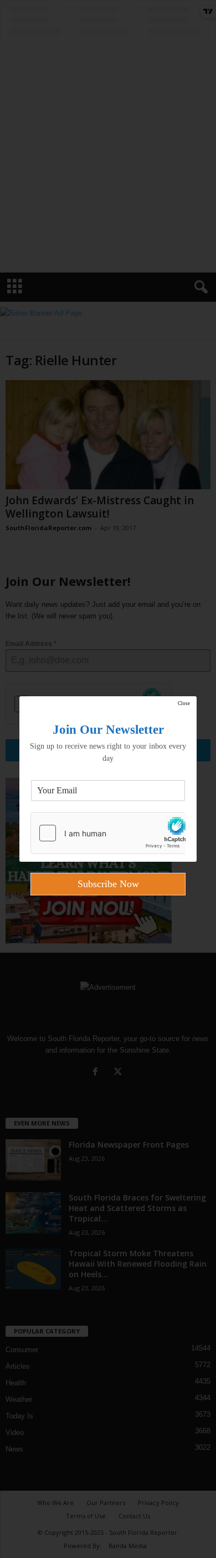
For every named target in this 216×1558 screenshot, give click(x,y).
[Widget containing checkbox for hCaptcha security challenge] (108, 833)
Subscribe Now (108, 883)
